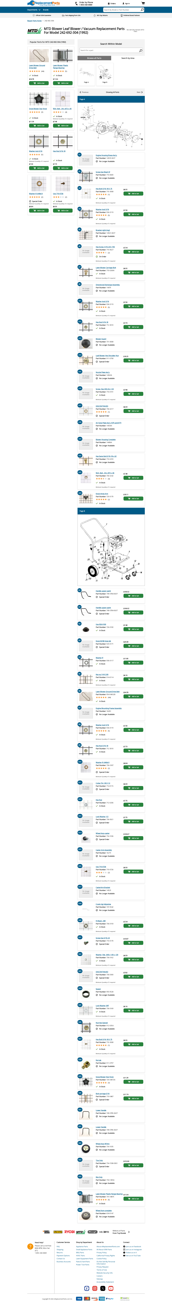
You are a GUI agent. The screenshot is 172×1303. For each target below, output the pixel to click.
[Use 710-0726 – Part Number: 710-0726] (63, 183)
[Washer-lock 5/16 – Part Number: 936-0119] (39, 141)
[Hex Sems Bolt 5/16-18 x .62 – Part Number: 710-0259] (86, 461)
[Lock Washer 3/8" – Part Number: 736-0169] (86, 1010)
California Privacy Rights (106, 1255)
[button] (143, 3)
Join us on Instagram (134, 1249)
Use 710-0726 (58, 194)
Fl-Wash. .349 (101, 921)
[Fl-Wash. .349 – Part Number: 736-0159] (86, 926)
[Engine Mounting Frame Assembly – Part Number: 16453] (86, 713)
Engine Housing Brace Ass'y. (106, 155)
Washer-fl (99, 658)
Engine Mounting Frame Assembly (109, 708)
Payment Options (63, 1255)
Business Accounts (64, 1262)
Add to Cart (40, 83)
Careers (100, 1276)
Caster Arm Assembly (104, 850)
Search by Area (127, 58)
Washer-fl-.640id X (36, 194)
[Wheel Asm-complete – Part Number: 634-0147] (86, 1215)
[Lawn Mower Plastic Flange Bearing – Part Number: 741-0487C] (63, 55)
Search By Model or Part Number (116, 10)
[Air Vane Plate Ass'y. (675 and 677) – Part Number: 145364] (86, 428)
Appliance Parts (82, 1246)
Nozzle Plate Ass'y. (103, 372)
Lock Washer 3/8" (102, 1006)
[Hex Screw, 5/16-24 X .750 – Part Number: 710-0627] (86, 254)
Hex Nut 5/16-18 (59, 151)
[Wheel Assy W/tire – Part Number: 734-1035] (86, 1149)
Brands (45, 10)
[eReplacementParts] (43, 3)
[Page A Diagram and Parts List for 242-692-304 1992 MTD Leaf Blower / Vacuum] (111, 126)
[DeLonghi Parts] (93, 1231)
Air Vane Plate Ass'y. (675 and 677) (108, 423)
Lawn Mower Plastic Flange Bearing (60, 66)
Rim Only (99, 1177)
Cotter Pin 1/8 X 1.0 (103, 783)
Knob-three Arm (102, 494)
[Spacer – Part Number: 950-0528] (86, 994)
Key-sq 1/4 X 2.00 (102, 674)
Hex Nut (99, 800)
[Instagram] (94, 1288)
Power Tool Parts (82, 1265)
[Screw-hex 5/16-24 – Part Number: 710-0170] (86, 943)
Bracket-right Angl (103, 230)
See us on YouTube (133, 1255)
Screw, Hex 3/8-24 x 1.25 (105, 389)
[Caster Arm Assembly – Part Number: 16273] (86, 855)
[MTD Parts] (81, 1231)
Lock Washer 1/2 (102, 817)
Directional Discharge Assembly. (108, 285)
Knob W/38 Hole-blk (103, 641)
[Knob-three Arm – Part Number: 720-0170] (86, 499)
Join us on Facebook (133, 1246)
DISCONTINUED (102, 406)
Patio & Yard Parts (83, 1262)
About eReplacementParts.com (108, 1246)
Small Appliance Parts (84, 1249)
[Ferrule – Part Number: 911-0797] (86, 1065)
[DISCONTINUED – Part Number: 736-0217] (86, 411)
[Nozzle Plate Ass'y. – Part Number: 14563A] (86, 377)
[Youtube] (110, 1288)
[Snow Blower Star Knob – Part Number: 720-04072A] (39, 98)
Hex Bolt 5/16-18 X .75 (104, 189)
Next (138, 92)
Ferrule (98, 1060)
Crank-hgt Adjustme (103, 904)
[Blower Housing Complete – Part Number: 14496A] (86, 444)
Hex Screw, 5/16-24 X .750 (105, 247)
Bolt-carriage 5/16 (102, 1094)
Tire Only (99, 1160)
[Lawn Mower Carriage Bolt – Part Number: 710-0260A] (86, 272)
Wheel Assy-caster (103, 833)
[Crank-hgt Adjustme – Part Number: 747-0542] (86, 909)
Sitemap (100, 1279)
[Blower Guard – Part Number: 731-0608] (86, 344)
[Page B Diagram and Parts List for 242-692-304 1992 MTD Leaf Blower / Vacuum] (111, 550)
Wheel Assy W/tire (102, 1144)
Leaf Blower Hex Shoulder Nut (107, 356)
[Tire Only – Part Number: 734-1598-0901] (86, 1165)
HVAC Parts (80, 1255)
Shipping (60, 1249)
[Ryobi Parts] (69, 1231)
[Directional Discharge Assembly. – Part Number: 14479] (86, 290)
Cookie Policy (102, 1259)
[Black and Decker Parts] (46, 1231)
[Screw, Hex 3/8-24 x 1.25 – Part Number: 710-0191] (86, 394)
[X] (102, 1288)
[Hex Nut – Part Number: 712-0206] (86, 805)
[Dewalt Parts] (58, 1231)
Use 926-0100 (101, 624)
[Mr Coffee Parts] (104, 1231)
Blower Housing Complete (106, 439)
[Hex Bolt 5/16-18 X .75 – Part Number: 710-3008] (86, 196)
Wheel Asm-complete (104, 1210)
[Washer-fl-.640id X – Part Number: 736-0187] (39, 183)
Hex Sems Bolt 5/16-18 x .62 (106, 456)
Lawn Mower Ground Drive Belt (37, 66)
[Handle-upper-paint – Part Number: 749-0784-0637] (86, 596)
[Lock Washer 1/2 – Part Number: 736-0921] (86, 821)
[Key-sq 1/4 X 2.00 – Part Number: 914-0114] (86, 679)
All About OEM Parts (104, 1249)
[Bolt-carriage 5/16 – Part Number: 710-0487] (86, 1098)
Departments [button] (32, 10)
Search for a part (87, 50)
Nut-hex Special (102, 1023)
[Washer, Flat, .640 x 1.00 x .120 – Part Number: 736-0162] (86, 960)
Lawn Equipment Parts (84, 1259)
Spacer (98, 989)
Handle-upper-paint (103, 591)
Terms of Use (102, 1270)
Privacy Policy (102, 1252)
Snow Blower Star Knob (38, 109)
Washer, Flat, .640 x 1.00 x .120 (107, 955)
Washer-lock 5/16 (35, 151)
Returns (60, 1252)
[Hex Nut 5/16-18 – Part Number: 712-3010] (63, 141)
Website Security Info (105, 1273)
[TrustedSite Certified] (125, 1299)
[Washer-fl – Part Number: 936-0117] (86, 663)
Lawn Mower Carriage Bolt (106, 268)
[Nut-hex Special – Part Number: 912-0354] (86, 1028)
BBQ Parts (80, 1252)
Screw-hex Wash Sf (103, 172)
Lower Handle (101, 1110)
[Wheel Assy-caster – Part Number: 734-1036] (86, 838)
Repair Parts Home (34, 21)
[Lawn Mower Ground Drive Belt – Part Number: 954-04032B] (39, 55)
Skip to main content (86, 19)
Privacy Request (102, 1267)
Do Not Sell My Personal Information (106, 1263)
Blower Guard (101, 339)
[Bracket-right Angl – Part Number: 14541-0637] (86, 235)
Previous (85, 92)
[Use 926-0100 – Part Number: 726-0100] (86, 629)
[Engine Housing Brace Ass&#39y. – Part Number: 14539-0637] (86, 160)
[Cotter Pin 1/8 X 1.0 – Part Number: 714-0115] (86, 788)
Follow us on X (131, 1252)
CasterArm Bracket (103, 887)
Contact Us (61, 1259)
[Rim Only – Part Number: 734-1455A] (86, 1182)
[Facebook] (86, 1288)
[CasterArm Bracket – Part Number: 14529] (86, 892)
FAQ (58, 1246)
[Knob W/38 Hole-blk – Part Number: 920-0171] (86, 646)
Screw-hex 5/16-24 (103, 938)
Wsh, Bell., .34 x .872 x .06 (62, 109)
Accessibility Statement (105, 1282)
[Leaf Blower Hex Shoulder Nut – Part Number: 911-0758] (86, 360)
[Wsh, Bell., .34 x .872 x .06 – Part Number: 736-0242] (63, 98)
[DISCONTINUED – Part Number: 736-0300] (86, 977)
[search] (142, 9)
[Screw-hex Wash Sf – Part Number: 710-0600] (86, 177)
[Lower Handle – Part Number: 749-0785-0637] (86, 1115)
